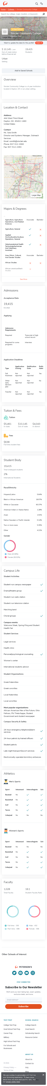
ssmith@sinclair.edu (18, 141)
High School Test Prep (12, 1041)
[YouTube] (26, 973)
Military (6, 1037)
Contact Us (29, 1063)
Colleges (11, 9)
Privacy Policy (9, 1067)
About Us (28, 1059)
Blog (27, 1072)
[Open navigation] (41, 4)
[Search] (36, 4)
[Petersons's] (5, 3)
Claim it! (39, 43)
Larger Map (36, 195)
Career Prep (8, 1033)
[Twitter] (14, 973)
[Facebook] (20, 973)
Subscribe (23, 1006)
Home (3, 9)
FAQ (26, 1067)
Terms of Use (8, 1070)
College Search (30, 1025)
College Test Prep (10, 1025)
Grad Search (30, 1029)
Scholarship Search (32, 1033)
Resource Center (31, 1037)
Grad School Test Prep (12, 1029)
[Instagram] (33, 973)
